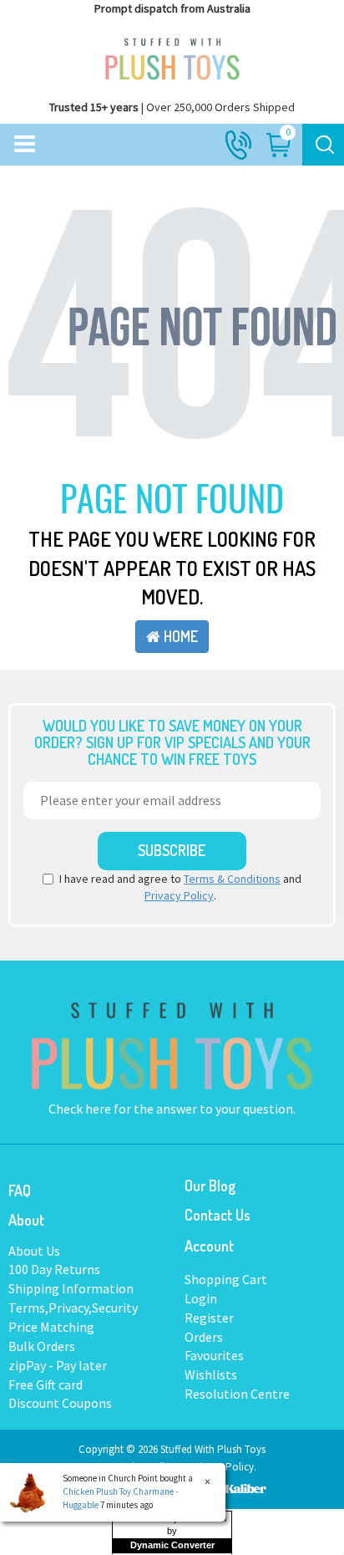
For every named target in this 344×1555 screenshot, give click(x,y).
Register (209, 1317)
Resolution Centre (237, 1393)
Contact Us (217, 1215)
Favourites (214, 1355)
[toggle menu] (24, 145)
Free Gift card (45, 1384)
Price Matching (51, 1326)
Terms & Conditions (232, 878)
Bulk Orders (41, 1346)
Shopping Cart (226, 1279)
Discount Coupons (60, 1402)
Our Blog (210, 1185)
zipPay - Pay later (57, 1365)
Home (179, 636)
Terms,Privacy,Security (73, 1307)
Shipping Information (71, 1288)
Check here (81, 1108)
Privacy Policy (179, 895)
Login (201, 1298)
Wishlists (211, 1374)
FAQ (19, 1190)
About (26, 1220)
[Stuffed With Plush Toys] (172, 55)
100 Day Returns (54, 1269)
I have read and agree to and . (180, 887)
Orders (204, 1336)
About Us (34, 1250)
